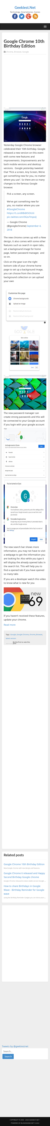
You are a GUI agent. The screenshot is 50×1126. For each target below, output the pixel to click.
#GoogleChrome (16, 209)
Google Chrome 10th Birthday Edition (24, 864)
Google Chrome (23, 634)
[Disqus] (25, 943)
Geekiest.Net (25, 7)
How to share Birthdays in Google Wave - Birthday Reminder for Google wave (24, 889)
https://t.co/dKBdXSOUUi (20, 213)
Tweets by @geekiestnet (15, 1046)
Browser (17, 51)
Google (25, 51)
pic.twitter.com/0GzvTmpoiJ (22, 216)
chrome (32, 634)
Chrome (9, 51)
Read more (10, 624)
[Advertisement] (25, 81)
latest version (11, 638)
